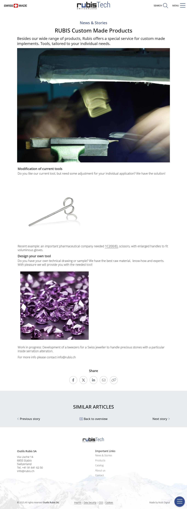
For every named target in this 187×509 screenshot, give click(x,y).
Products (100, 460)
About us (100, 470)
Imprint (77, 502)
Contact (99, 475)
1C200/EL (111, 246)
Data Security (90, 502)
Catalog (99, 465)
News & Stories (103, 455)
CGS (101, 502)
